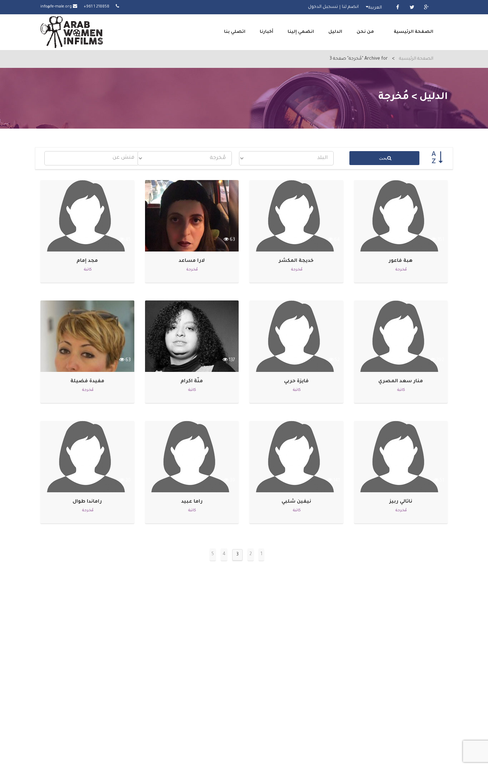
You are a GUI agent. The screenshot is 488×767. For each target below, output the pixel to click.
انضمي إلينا (301, 32)
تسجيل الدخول (323, 7)
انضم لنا (350, 7)
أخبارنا (266, 32)
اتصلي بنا (234, 32)
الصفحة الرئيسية (413, 32)
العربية (375, 7)
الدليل (335, 32)
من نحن (365, 32)
